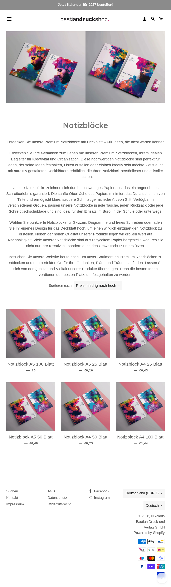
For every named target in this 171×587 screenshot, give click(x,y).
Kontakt (12, 498)
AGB (51, 491)
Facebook (101, 491)
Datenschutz (57, 498)
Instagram (101, 498)
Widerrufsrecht (59, 504)
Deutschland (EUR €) (142, 493)
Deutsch (152, 506)
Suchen (12, 491)
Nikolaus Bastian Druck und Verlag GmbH (150, 521)
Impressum (15, 504)
